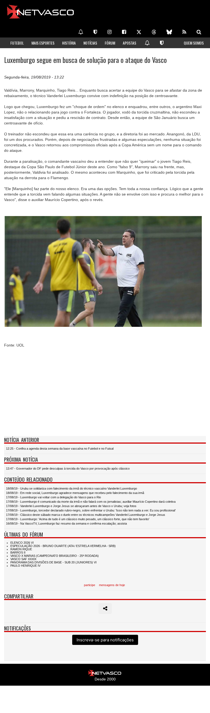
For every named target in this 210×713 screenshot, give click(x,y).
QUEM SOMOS (194, 43)
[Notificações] (81, 32)
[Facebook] (124, 32)
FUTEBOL (17, 43)
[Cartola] (95, 32)
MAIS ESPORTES (42, 43)
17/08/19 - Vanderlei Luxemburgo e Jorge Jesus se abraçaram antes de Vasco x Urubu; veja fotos (71, 506)
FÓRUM (110, 43)
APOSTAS (129, 43)
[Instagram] (109, 32)
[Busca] (199, 32)
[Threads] (154, 32)
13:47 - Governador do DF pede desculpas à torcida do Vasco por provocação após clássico (68, 468)
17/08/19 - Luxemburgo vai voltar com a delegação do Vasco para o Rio (53, 497)
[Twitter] (139, 32)
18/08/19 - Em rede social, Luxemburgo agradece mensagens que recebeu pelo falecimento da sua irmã (75, 492)
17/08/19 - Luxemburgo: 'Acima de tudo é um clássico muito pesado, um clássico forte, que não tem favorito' (77, 519)
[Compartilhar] (105, 608)
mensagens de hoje (112, 585)
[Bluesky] (169, 32)
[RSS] (184, 32)
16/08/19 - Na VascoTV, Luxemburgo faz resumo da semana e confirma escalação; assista (66, 523)
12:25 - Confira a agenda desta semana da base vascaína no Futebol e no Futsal (59, 448)
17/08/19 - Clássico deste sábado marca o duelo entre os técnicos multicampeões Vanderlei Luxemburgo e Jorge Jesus (85, 514)
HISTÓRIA (69, 43)
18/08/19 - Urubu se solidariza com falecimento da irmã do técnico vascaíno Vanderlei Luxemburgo (71, 488)
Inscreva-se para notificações (105, 639)
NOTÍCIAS (90, 43)
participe (89, 585)
